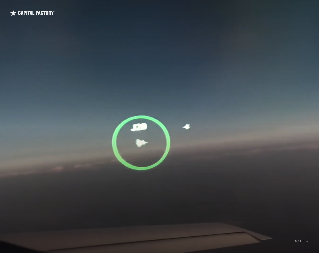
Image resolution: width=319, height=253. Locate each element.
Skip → (302, 241)
